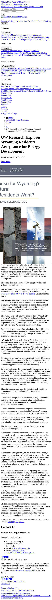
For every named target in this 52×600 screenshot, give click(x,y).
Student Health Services (16, 53)
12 (7, 127)
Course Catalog (14, 37)
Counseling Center (33, 53)
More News (5, 162)
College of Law (32, 39)
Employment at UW (19, 595)
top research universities (25, 570)
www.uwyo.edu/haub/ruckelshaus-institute (18, 294)
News (8, 122)
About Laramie (7, 68)
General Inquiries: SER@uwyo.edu (20, 553)
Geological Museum (22, 71)
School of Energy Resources (17, 120)
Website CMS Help (34, 91)
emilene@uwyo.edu (16, 522)
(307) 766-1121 (19, 581)
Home (10, 118)
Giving (11, 7)
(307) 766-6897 (18, 550)
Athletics (17, 7)
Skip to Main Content (9, 2)
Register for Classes (22, 86)
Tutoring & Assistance (29, 37)
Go (3, 14)
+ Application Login (35, 7)
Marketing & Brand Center (16, 91)
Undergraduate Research (19, 73)
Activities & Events (20, 55)
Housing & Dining (24, 51)
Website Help (17, 593)
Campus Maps (13, 89)
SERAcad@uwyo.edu (21, 548)
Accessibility (18, 598)
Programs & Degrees (9, 21)
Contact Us (5, 583)
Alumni (24, 7)
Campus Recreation (9, 51)
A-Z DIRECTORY (9, 590)
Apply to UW (6, 98)
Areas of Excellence (21, 68)
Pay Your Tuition (8, 86)
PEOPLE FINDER (27, 590)
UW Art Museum (36, 68)
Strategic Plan (35, 71)
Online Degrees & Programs (27, 35)
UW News (46, 91)
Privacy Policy (33, 595)
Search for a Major (8, 35)
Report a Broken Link (10, 588)
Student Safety (33, 55)
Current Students (44, 21)
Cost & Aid (32, 21)
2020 (8, 124)
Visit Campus (6, 93)
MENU (4, 24)
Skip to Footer (24, 2)
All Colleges (44, 39)
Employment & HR (27, 89)
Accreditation (6, 593)
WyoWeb (4, 7)
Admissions (23, 21)
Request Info (6, 95)
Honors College (20, 39)
